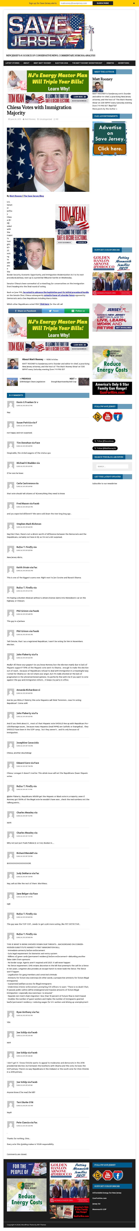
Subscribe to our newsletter (104, 483)
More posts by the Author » (104, 108)
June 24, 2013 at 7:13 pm (24, 836)
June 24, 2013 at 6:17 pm (24, 405)
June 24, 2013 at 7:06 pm (25, 766)
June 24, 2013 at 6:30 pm (25, 570)
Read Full (112, 105)
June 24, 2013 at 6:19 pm (24, 466)
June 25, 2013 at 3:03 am (25, 1105)
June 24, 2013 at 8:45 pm (25, 937)
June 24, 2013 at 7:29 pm (24, 876)
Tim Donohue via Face (28, 443)
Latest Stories (12, 63)
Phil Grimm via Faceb (28, 611)
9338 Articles (52, 359)
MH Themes (41, 1224)
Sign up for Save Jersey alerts (43, 3)
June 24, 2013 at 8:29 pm (24, 917)
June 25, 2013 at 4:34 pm (25, 1126)
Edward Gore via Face (28, 763)
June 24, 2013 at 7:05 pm (25, 746)
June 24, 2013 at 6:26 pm (24, 527)
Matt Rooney (30, 119)
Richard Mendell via (27, 853)
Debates (110, 63)
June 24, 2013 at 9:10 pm (25, 1015)
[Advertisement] (34, 218)
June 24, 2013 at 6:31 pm (24, 591)
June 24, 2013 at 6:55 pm (24, 693)
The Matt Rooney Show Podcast (87, 63)
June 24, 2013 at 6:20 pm (25, 507)
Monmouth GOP (99, 1209)
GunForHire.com (99, 1198)
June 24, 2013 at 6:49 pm (25, 614)
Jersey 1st (96, 1203)
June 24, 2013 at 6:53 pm (25, 658)
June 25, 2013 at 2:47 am (24, 1085)
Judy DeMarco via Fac (28, 873)
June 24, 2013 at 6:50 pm (25, 634)
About (26, 63)
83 (57, 119)
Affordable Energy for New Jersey (106, 1192)
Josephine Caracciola (28, 742)
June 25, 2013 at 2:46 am (24, 1056)
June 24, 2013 (15, 119)
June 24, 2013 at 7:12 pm (24, 816)
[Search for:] (112, 466)
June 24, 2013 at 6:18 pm (24, 426)
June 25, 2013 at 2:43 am (25, 1035)
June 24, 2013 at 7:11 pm (24, 789)
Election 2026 (61, 63)
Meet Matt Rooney (42, 63)
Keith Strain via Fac (27, 567)
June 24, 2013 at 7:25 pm (24, 856)
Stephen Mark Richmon (29, 524)
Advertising (123, 63)
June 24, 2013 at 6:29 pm (24, 550)
